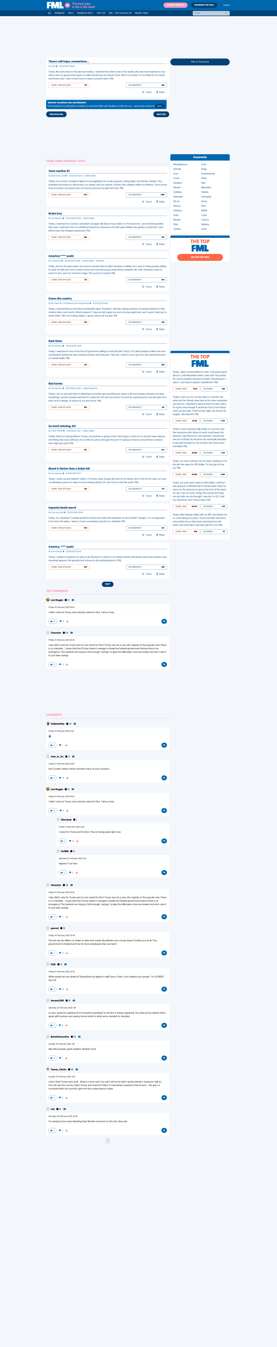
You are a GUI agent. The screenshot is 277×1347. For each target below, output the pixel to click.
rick (53, 1109)
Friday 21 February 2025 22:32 (61, 972)
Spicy (71, 13)
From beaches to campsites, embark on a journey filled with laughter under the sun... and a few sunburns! (105, 104)
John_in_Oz (57, 757)
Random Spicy (85, 13)
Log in (226, 5)
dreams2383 (57, 1001)
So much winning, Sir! (62, 426)
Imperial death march (62, 507)
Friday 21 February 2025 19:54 (61, 607)
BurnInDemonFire (60, 1037)
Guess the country (60, 298)
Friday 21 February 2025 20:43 (61, 936)
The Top (101, 13)
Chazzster (56, 633)
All (49, 13)
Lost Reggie (57, 600)
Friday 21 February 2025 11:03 (61, 731)
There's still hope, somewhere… (68, 61)
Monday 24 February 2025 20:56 (62, 1116)
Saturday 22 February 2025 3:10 (72, 859)
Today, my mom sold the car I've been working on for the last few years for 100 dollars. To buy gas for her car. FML (200, 464)
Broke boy (55, 213)
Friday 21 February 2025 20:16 (61, 640)
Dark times (55, 341)
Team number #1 (59, 171)
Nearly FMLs (141, 13)
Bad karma (55, 383)
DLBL (53, 964)
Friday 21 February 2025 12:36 (61, 764)
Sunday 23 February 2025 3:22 (61, 1077)
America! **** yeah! (61, 256)
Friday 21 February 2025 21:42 (72, 827)
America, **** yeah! (61, 547)
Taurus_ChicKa (59, 1070)
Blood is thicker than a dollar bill (69, 468)
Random (59, 13)
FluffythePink (58, 724)
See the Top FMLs (200, 257)
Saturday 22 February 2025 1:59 (62, 1008)
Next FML (161, 114)
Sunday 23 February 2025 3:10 (61, 1044)
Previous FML (56, 114)
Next (107, 584)
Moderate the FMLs (204, 5)
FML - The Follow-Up (120, 13)
